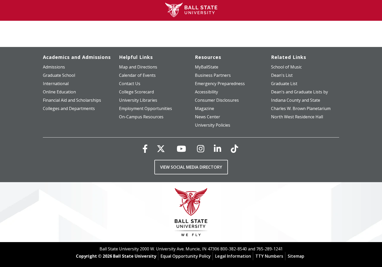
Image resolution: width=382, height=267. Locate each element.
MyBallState (206, 67)
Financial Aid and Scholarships (72, 100)
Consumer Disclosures (217, 100)
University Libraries (138, 100)
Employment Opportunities (145, 108)
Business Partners (213, 75)
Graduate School (59, 75)
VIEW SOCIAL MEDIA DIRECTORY (191, 167)
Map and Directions (138, 67)
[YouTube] (181, 148)
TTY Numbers (269, 256)
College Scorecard (136, 92)
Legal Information (233, 256)
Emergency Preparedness (220, 83)
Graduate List (284, 83)
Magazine (204, 108)
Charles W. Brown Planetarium (301, 108)
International (56, 83)
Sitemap (296, 256)
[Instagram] (200, 148)
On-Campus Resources (141, 117)
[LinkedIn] (217, 148)
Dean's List (282, 75)
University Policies (212, 125)
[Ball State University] (191, 213)
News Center (207, 117)
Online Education (59, 92)
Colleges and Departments (69, 108)
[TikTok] (234, 148)
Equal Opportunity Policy (186, 256)
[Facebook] (145, 148)
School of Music (286, 67)
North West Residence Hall (297, 117)
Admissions (54, 67)
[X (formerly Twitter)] (161, 148)
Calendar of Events (137, 75)
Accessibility (206, 92)
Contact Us (129, 83)
